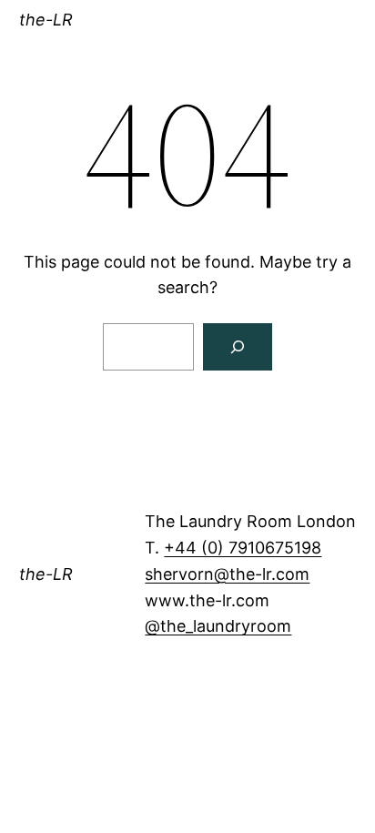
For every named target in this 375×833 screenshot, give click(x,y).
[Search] (237, 347)
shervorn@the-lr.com (227, 574)
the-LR (46, 19)
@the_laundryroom (218, 625)
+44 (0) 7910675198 (242, 547)
